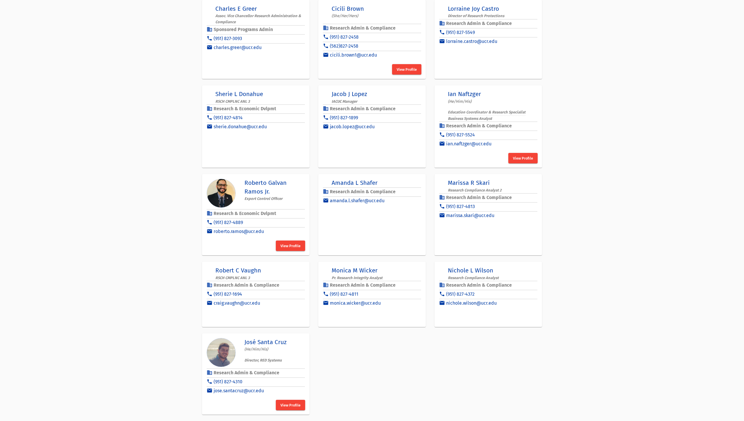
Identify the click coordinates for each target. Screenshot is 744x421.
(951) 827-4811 (344, 294)
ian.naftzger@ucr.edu (468, 144)
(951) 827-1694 (228, 294)
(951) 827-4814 (228, 117)
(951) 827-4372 (460, 294)
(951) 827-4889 (228, 222)
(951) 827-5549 (460, 32)
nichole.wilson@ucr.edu (471, 303)
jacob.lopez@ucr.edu (352, 126)
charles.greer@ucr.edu (238, 47)
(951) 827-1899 (344, 117)
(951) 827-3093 (228, 38)
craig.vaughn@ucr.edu (237, 303)
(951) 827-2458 (344, 37)
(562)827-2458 (344, 46)
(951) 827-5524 (460, 135)
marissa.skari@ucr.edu (470, 215)
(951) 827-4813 (460, 206)
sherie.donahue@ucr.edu (240, 126)
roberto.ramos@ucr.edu (239, 231)
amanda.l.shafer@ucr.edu (357, 200)
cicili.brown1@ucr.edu (353, 55)
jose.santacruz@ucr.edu (239, 390)
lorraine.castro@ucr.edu (471, 41)
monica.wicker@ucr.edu (355, 303)
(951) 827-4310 (228, 381)
